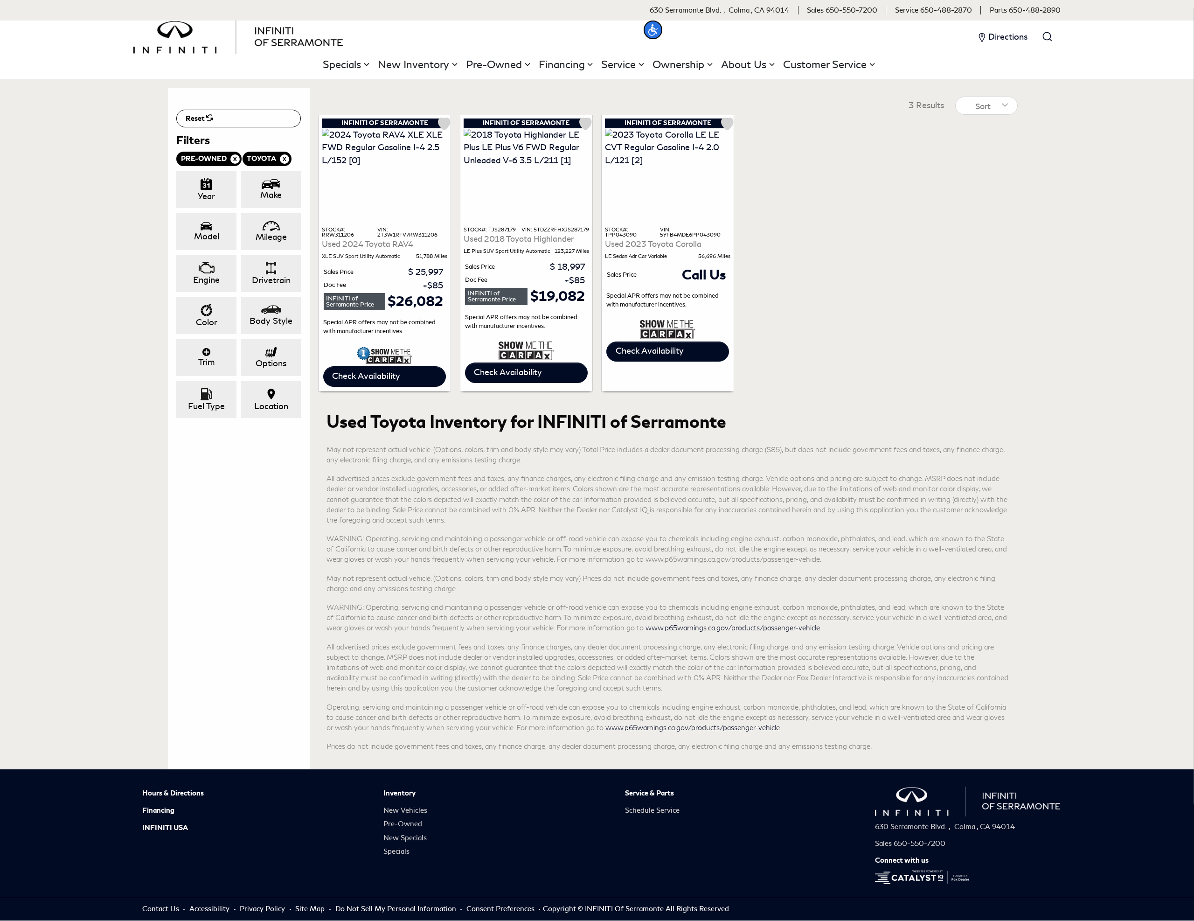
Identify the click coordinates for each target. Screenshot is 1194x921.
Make (271, 195)
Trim (206, 362)
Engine (206, 280)
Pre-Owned (402, 824)
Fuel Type (206, 406)
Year (206, 196)
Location (271, 406)
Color (206, 322)
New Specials (405, 838)
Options (271, 363)
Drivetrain (271, 280)
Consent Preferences (500, 909)
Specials (396, 851)
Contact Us (161, 909)
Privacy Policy (263, 909)
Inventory (399, 793)
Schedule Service (652, 810)
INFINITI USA (165, 827)
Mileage (271, 237)
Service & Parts (649, 793)
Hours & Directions (173, 793)
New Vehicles (405, 810)
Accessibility (210, 909)
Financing (158, 810)
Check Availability (366, 376)
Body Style (271, 321)
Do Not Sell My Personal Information (396, 909)
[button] (653, 30)
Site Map (310, 909)
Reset (196, 118)
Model (206, 236)
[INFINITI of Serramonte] (238, 35)
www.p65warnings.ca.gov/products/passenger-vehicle (733, 628)
